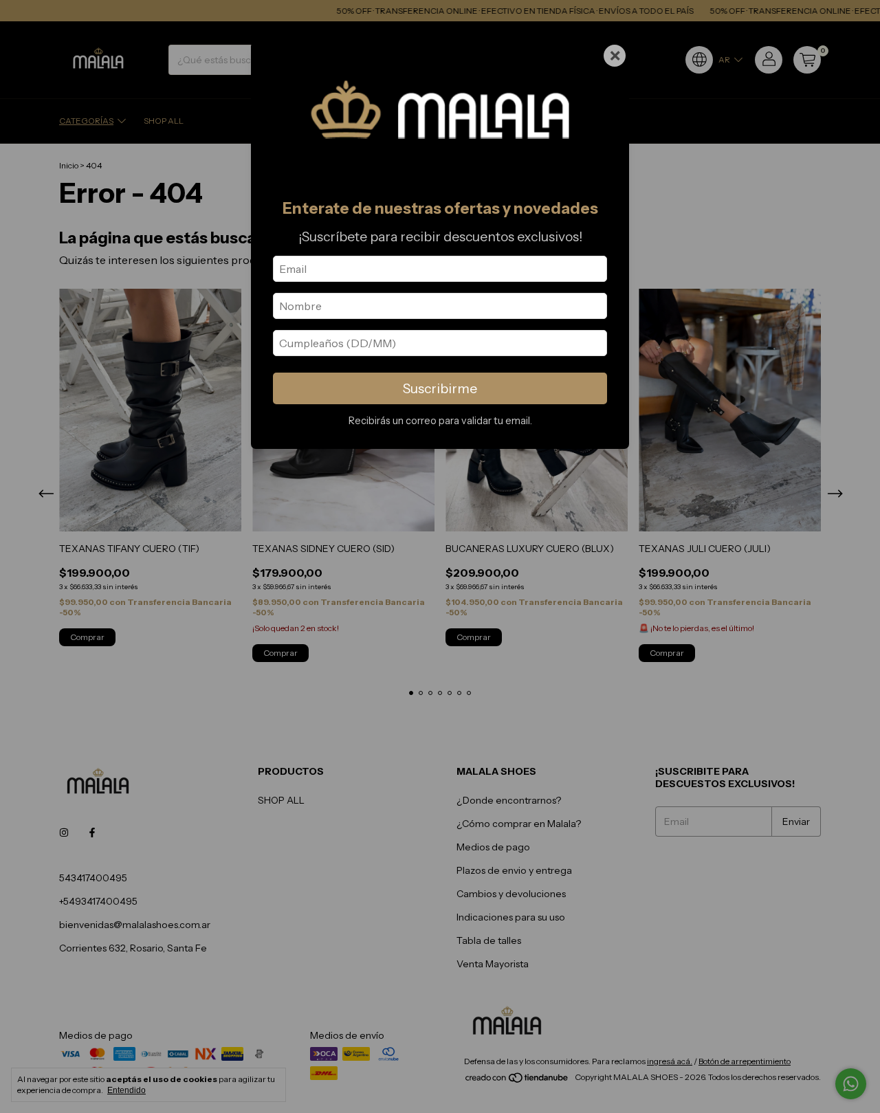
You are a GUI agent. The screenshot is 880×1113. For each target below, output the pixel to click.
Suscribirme (440, 388)
